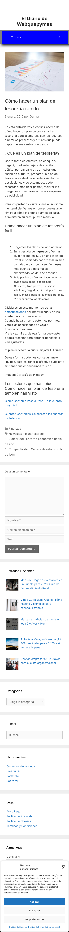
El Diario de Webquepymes (34, 21)
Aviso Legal (54, 927)
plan (28, 433)
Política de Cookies (18, 927)
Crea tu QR (13, 771)
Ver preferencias (34, 919)
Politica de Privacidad (38, 927)
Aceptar (34, 901)
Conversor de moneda (20, 766)
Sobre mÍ (12, 781)
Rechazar (34, 910)
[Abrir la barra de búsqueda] (59, 37)
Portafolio (12, 776)
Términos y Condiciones (21, 826)
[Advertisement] (37, 7)
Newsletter (16, 433)
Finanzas (15, 428)
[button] (63, 867)
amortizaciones (15, 312)
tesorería (38, 433)
